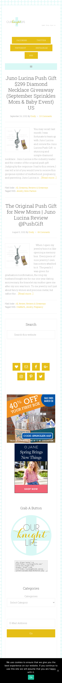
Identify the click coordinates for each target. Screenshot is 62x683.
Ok (31, 677)
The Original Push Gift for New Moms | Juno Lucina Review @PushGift (31, 215)
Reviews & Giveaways (38, 187)
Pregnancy (38, 307)
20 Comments (45, 116)
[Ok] (58, 670)
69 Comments (44, 232)
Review (22, 303)
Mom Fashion (30, 191)
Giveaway (23, 187)
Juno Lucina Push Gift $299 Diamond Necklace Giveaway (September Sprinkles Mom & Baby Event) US (31, 93)
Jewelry (20, 191)
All (17, 187)
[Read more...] (48, 177)
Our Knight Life (31, 21)
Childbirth (21, 307)
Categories (31, 596)
